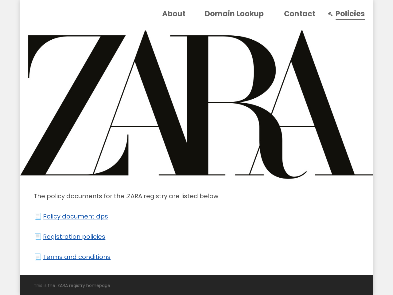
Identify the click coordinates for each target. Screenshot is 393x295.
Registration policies (74, 236)
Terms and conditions (77, 257)
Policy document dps (75, 216)
